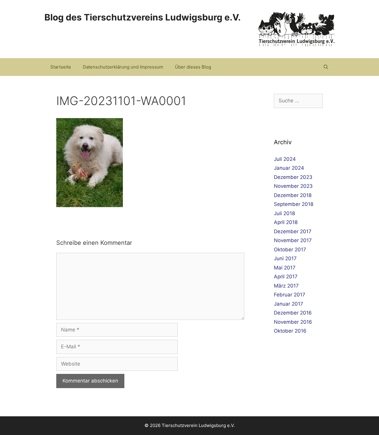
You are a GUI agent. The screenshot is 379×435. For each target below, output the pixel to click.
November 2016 (293, 322)
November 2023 (293, 186)
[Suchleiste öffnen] (326, 67)
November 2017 (293, 240)
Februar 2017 (289, 295)
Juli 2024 (285, 159)
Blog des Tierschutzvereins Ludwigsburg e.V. (142, 17)
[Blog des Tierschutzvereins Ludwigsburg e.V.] (296, 29)
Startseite (60, 67)
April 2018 (286, 222)
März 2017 (286, 286)
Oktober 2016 (290, 331)
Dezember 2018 (292, 195)
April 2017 (286, 277)
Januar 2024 (289, 168)
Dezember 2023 (293, 177)
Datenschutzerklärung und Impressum (123, 67)
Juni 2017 (285, 258)
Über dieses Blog (193, 67)
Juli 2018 (284, 213)
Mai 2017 (285, 268)
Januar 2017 (288, 304)
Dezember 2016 (293, 313)
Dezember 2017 (292, 231)
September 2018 (293, 204)
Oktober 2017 (290, 250)
